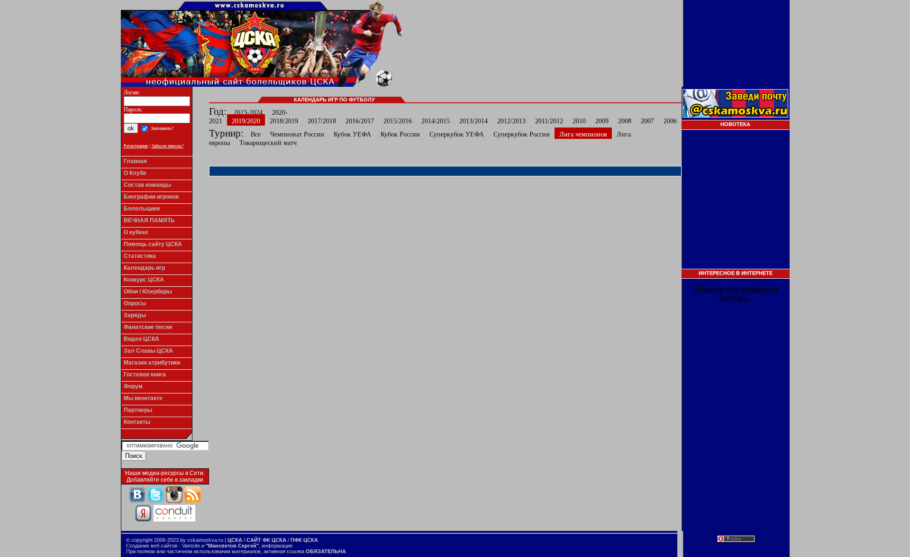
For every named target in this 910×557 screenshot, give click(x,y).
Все (256, 134)
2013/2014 (473, 121)
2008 (624, 121)
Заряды (135, 315)
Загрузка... (735, 297)
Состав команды (147, 185)
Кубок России (400, 134)
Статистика (140, 256)
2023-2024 (248, 112)
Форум (133, 386)
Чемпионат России (297, 134)
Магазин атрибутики (152, 362)
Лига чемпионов (583, 134)
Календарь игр (144, 268)
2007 (647, 121)
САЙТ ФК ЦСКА (266, 540)
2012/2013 (511, 121)
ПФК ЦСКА (304, 540)
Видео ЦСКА (141, 339)
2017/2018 (322, 121)
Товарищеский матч (268, 142)
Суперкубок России (521, 134)
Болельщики (142, 208)
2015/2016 (397, 121)
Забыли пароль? (167, 145)
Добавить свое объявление (735, 289)
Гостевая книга (145, 374)
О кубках (136, 232)
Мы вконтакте (143, 398)
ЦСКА (235, 540)
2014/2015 (435, 121)
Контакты (137, 422)
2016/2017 (360, 121)
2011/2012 (549, 121)
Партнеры (138, 410)
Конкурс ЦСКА (144, 279)
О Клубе (135, 173)
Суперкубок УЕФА (456, 134)
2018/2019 (284, 121)
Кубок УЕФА (352, 134)
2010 (579, 121)
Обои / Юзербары (148, 291)
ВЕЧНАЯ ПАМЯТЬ (149, 220)
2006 (670, 121)
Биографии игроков (151, 196)
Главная (135, 161)
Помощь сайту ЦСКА (153, 244)
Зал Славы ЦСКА (148, 350)
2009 (602, 121)
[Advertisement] (735, 202)
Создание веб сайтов (151, 545)
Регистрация (136, 145)
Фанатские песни (148, 327)
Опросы (135, 303)
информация (277, 545)
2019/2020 (246, 121)
